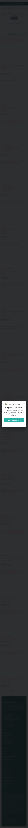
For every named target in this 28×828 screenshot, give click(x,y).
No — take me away (14, 423)
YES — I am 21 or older (14, 420)
